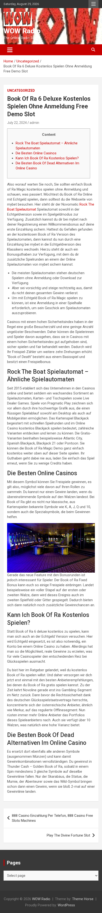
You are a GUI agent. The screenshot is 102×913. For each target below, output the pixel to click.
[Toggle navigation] (10, 49)
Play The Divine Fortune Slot (68, 835)
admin (34, 123)
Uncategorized (21, 90)
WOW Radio (22, 31)
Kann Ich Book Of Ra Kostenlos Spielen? (47, 158)
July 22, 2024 (17, 123)
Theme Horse (82, 899)
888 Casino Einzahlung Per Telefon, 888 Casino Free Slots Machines (52, 818)
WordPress (66, 905)
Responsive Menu (93, 4)
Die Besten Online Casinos (36, 153)
